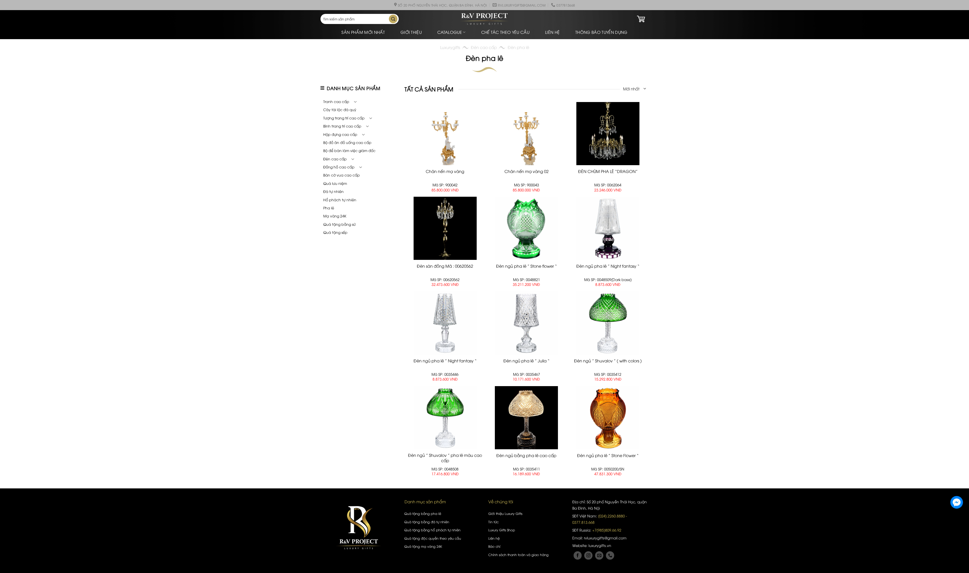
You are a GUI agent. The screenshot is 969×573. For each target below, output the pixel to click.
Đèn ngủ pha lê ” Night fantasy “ (607, 266)
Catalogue (449, 32)
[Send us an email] (599, 555)
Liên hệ (552, 32)
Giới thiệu (411, 32)
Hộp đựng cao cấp (340, 134)
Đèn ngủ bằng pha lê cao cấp (526, 455)
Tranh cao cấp (336, 101)
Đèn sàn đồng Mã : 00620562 (445, 266)
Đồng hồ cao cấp (339, 166)
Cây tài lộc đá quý (339, 109)
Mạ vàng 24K (334, 215)
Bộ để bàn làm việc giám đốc (349, 150)
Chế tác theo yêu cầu (505, 32)
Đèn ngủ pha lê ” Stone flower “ (526, 266)
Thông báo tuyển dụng (601, 32)
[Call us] (610, 555)
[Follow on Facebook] (578, 555)
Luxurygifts (450, 47)
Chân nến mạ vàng (445, 171)
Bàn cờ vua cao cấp (341, 174)
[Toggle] (355, 101)
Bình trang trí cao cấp (342, 125)
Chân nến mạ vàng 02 (526, 171)
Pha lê (328, 207)
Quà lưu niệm (335, 183)
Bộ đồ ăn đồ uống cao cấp (347, 142)
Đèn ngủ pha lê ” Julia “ (526, 360)
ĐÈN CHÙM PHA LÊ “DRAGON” (608, 171)
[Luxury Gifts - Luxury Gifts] (484, 19)
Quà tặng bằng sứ (339, 224)
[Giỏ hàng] (641, 19)
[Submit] (393, 19)
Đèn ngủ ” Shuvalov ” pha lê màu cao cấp (445, 458)
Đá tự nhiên (333, 191)
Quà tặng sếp (335, 232)
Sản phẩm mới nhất (363, 32)
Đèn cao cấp (484, 47)
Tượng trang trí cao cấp (344, 117)
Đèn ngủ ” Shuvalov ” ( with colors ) (608, 360)
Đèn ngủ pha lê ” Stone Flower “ (608, 455)
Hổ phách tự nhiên (339, 199)
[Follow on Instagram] (588, 555)
